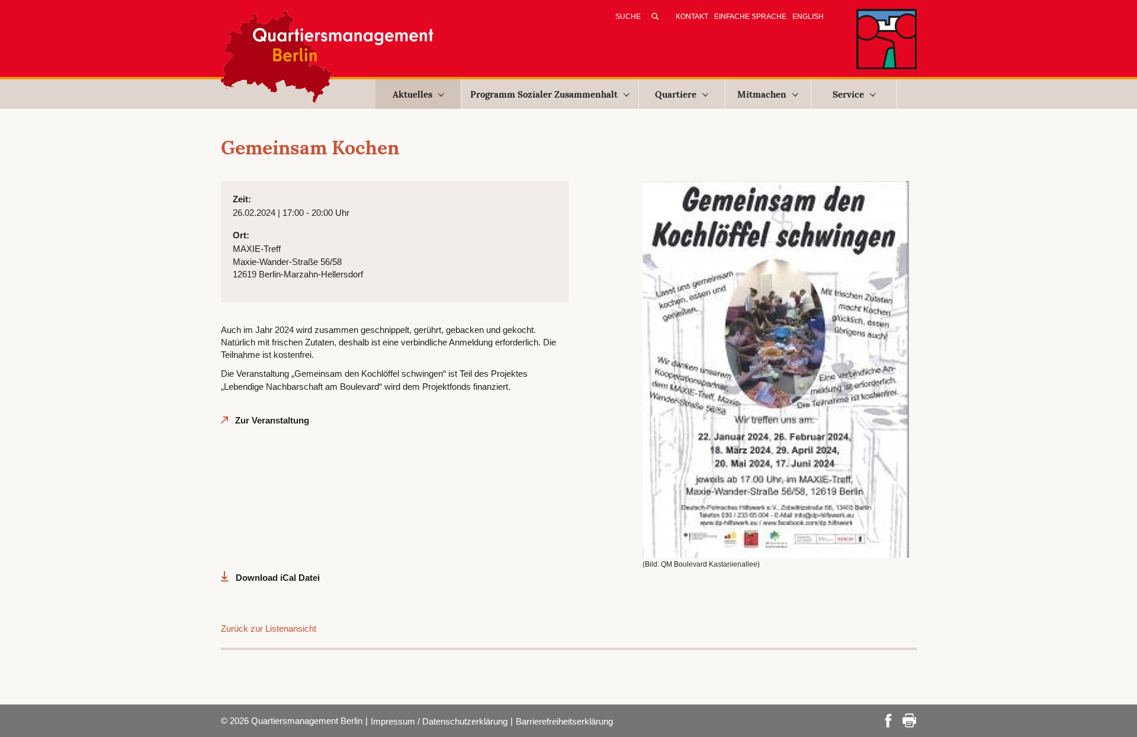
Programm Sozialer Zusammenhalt (544, 94)
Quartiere (675, 94)
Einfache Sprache (750, 16)
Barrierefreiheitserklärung (564, 721)
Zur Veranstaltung (272, 420)
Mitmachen (761, 94)
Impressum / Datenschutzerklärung (439, 721)
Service (848, 94)
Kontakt (692, 16)
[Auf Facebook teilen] (888, 720)
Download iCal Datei (278, 578)
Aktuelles (412, 94)
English (808, 16)
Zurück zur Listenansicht (268, 628)
